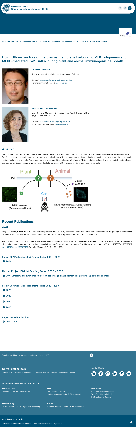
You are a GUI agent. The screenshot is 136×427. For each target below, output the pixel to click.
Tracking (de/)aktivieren (42, 424)
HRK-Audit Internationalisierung (103, 391)
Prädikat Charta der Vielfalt (57, 394)
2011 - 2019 (11, 321)
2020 (8, 307)
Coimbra (5, 391)
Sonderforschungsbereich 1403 (29, 9)
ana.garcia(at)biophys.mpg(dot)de (55, 121)
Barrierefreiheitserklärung (24, 372)
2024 (8, 261)
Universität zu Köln (26, 6)
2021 (8, 301)
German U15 (25, 391)
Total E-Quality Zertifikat (56, 391)
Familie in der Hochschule (74, 407)
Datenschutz (7, 372)
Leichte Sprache (42, 372)
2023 (8, 290)
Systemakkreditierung (31, 407)
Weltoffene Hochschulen (100, 394)
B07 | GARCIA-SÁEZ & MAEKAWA (91, 41)
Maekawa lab (61, 83)
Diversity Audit (75, 394)
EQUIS (11, 407)
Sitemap (54, 372)
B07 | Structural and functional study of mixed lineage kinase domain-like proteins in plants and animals (57, 275)
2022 (8, 296)
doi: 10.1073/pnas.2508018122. (15, 247)
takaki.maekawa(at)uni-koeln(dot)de (56, 80)
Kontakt (73, 372)
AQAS (18, 407)
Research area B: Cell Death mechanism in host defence (48, 41)
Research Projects (10, 41)
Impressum (63, 372)
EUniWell (14, 391)
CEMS (4, 407)
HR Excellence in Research (101, 397)
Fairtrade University (54, 407)
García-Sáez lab (62, 124)
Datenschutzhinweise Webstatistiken (16, 424)
